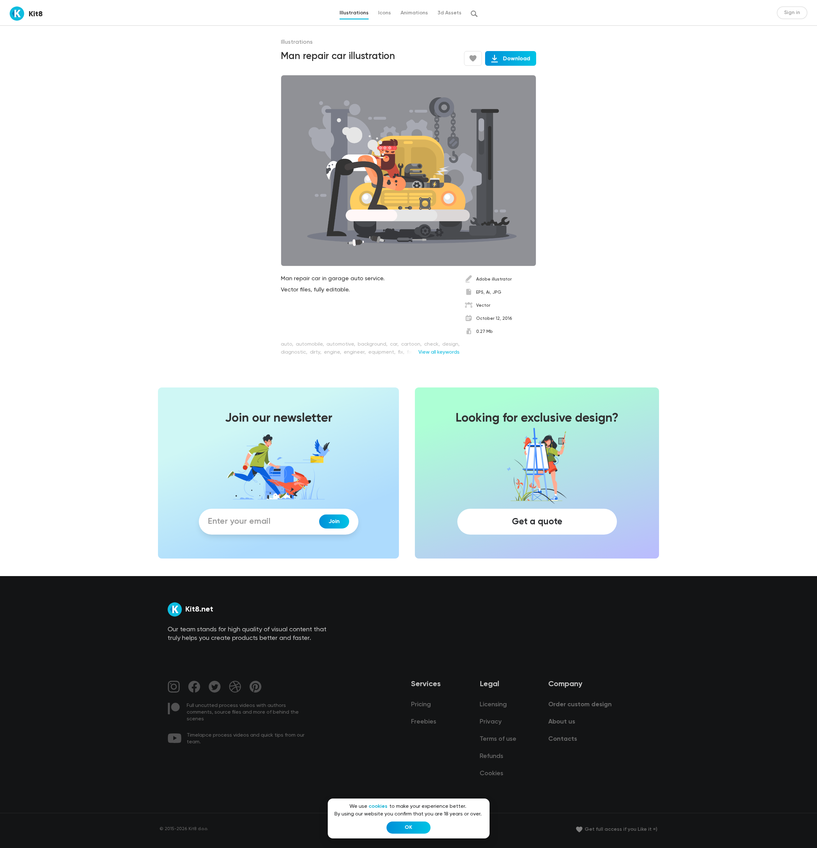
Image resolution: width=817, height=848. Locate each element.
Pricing (421, 705)
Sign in (792, 12)
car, (395, 344)
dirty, (316, 352)
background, (373, 344)
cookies (378, 806)
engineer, (355, 352)
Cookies (491, 773)
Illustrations (297, 42)
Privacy (490, 722)
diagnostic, (295, 352)
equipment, (382, 352)
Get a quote (537, 521)
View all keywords (439, 352)
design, (451, 344)
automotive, (341, 344)
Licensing (493, 705)
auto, (288, 344)
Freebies (423, 722)
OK (408, 827)
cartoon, (412, 344)
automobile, (310, 344)
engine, (333, 352)
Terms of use (498, 739)
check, (432, 344)
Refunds (491, 756)
